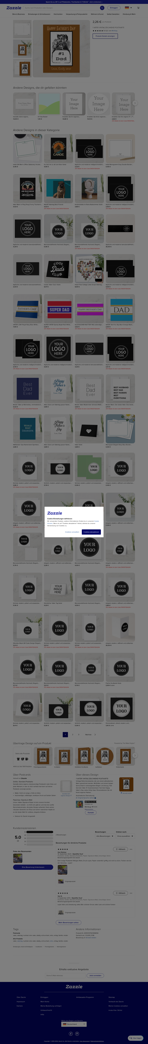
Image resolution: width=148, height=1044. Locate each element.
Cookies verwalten (72, 532)
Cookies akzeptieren (91, 532)
